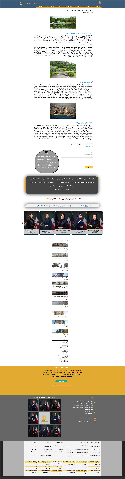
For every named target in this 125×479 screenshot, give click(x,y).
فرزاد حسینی (86, 144)
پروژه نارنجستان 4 (47, 442)
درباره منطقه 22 (78, 6)
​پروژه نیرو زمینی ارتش (58, 445)
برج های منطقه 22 (84, 445)
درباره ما (88, 6)
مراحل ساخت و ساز (64, 359)
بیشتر (51, 199)
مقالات (60, 6)
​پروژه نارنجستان (59, 442)
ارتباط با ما (41, 6)
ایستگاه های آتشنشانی (63, 355)
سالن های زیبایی (64, 347)
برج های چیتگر (69, 6)
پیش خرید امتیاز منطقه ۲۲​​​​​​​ (82, 452)
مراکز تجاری (65, 357)
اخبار (66, 341)
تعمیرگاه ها (65, 351)
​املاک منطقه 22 (84, 442)
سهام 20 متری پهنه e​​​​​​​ (95, 442)
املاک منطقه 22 (97, 6)
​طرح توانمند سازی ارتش (95, 455)
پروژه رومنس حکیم (59, 451)
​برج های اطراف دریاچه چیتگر (46, 455)
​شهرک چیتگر (34, 455)
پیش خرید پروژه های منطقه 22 (81, 449)
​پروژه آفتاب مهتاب (70, 452)
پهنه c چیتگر (33, 452)
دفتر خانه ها (65, 356)
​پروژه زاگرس (69, 446)
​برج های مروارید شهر (47, 449)
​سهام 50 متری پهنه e (95, 446)
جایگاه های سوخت (64, 360)
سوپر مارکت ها (64, 361)
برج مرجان (34, 449)
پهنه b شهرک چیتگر (95, 449)
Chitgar (65, 344)
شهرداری (65, 350)
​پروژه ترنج (61, 449)
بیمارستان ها (65, 345)
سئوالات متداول (50, 6)
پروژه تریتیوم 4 (48, 451)
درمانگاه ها (65, 346)
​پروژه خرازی (70, 450)
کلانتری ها (65, 352)
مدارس (66, 349)
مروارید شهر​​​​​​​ (34, 442)
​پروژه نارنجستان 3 (47, 446)
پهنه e (35, 445)
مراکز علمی (65, 354)
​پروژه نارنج (61, 455)
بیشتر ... (44, 437)
